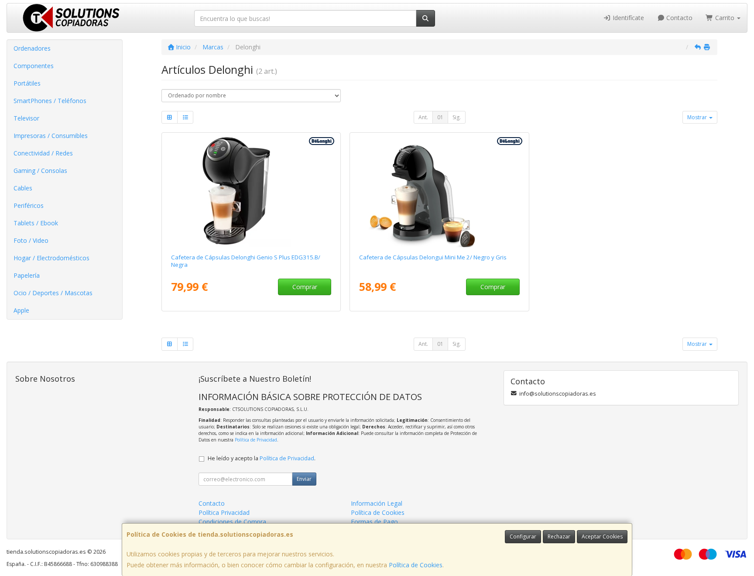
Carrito (724, 18)
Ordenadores (32, 48)
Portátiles (27, 83)
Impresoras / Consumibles (51, 135)
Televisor (26, 118)
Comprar (304, 287)
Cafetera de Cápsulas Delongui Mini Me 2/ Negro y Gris (433, 257)
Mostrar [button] (697, 117)
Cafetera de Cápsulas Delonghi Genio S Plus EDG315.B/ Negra (245, 261)
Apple (21, 310)
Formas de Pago (374, 521)
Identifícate (627, 18)
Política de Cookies (415, 565)
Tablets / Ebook (36, 223)
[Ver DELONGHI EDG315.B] (251, 191)
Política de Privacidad (256, 440)
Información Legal (376, 503)
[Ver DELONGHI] (439, 191)
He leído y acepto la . (261, 458)
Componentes (34, 66)
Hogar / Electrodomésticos (51, 258)
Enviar (304, 479)
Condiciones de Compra (232, 521)
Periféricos (29, 205)
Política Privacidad (224, 512)
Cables (23, 188)
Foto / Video (31, 240)
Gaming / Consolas (40, 170)
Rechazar (559, 536)
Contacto (678, 18)
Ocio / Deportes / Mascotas (53, 293)
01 (440, 117)
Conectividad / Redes (43, 153)
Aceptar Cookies (602, 536)
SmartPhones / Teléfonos (50, 101)
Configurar (523, 536)
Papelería (27, 275)
